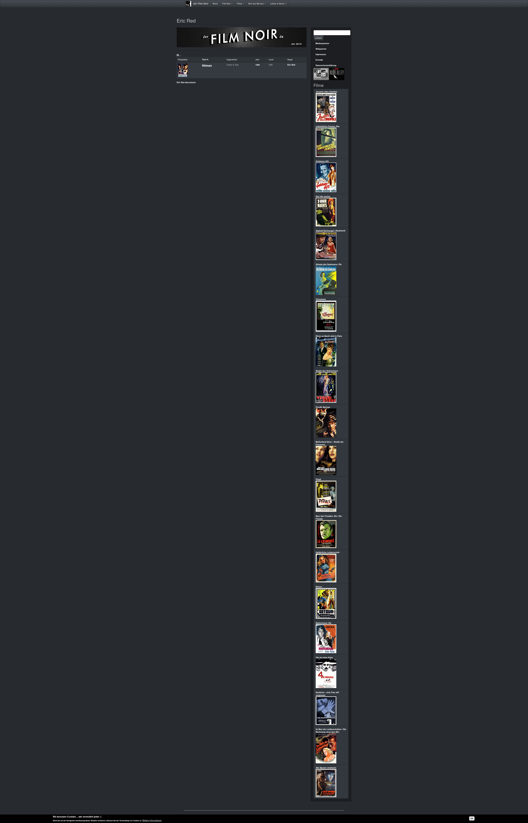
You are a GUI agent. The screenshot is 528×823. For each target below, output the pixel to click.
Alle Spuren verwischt (326, 767)
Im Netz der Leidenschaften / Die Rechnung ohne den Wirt (331, 730)
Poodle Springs (323, 407)
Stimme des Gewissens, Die (329, 264)
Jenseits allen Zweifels (326, 91)
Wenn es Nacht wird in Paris (329, 336)
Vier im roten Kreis (324, 657)
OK (471, 818)
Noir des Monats (256, 3)
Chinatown (321, 299)
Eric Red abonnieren (186, 82)
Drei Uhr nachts (323, 196)
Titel (204, 59)
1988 (257, 64)
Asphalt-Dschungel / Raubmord (330, 230)
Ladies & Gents (277, 3)
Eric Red (291, 64)
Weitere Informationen (152, 820)
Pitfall (318, 479)
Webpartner (321, 48)
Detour (319, 586)
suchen (318, 38)
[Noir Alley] (336, 73)
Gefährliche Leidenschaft (327, 552)
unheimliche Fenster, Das (327, 126)
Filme (240, 3)
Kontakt (319, 59)
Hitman (207, 65)
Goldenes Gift (322, 161)
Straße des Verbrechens (327, 370)
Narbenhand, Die (323, 623)
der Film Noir (200, 3)
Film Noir (226, 3)
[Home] (189, 3)
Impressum (321, 54)
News (215, 3)
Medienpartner (322, 43)
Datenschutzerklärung (326, 65)
